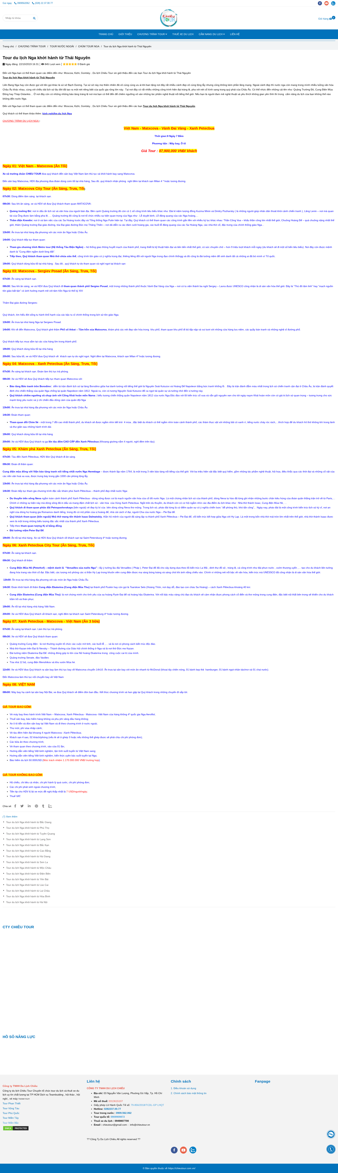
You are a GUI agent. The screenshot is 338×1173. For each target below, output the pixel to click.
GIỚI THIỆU (125, 34)
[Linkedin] (29, 806)
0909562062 (23, 3)
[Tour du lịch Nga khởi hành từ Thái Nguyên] (169, 18)
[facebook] (321, 3)
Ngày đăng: (11, 64)
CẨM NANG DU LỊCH (211, 34)
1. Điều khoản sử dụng (183, 1088)
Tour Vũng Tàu (11, 1108)
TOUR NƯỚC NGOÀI (62, 46)
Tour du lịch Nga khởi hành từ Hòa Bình (28, 896)
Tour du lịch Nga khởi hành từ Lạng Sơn (28, 839)
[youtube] (327, 3)
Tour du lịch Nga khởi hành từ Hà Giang (28, 856)
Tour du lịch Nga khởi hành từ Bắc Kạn (27, 845)
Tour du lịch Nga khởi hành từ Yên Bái (27, 879)
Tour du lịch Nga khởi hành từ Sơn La (27, 862)
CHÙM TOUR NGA (88, 46)
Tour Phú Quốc (11, 1113)
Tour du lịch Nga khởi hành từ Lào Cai (27, 884)
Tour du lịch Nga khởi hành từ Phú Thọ (27, 827)
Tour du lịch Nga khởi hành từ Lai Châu (28, 890)
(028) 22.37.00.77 (44, 3)
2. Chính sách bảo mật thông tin (188, 1093)
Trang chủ (8, 46)
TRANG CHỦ (106, 34)
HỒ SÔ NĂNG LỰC (19, 1037)
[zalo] (334, 3)
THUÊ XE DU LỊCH (182, 34)
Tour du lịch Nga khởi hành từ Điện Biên (28, 873)
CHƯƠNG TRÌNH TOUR (151, 34)
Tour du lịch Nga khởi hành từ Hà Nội (26, 902)
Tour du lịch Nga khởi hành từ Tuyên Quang (30, 833)
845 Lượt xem (52, 64)
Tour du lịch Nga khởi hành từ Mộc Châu (28, 867)
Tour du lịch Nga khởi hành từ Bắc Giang (28, 822)
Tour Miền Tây (11, 1117)
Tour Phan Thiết (11, 1103)
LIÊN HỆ (235, 34)
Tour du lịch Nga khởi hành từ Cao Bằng (28, 850)
